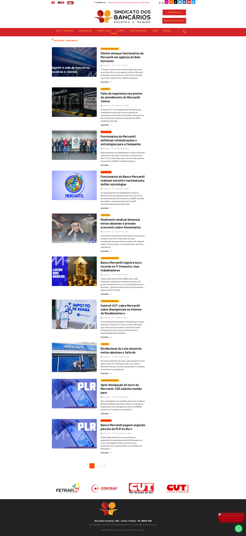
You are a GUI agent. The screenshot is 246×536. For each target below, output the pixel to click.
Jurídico (120, 31)
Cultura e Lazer (104, 31)
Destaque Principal (110, 49)
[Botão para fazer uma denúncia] (231, 517)
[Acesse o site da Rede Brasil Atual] (61, 3)
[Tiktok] (175, 2)
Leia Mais (105, 82)
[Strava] (171, 2)
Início (58, 31)
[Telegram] (180, 2)
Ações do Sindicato (138, 31)
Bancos (105, 344)
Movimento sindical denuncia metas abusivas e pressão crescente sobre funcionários (121, 223)
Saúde (155, 31)
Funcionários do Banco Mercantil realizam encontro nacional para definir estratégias (123, 180)
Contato (113, 33)
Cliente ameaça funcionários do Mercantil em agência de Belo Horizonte (122, 57)
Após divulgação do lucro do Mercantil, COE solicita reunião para (121, 388)
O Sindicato (68, 31)
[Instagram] (166, 2)
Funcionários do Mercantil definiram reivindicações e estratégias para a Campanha (121, 140)
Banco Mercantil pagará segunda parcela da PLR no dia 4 (123, 427)
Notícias (105, 89)
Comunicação (85, 31)
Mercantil (106, 132)
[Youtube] (189, 2)
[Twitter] (193, 2)
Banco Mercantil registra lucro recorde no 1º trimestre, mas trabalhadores (121, 266)
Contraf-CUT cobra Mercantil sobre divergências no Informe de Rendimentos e (121, 309)
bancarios (106, 65)
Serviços (167, 31)
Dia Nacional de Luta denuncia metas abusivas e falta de (121, 350)
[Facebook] (184, 2)
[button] (159, 3)
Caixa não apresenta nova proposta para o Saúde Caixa (128, 2)
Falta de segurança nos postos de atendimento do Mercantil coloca (121, 97)
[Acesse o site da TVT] (53, 3)
